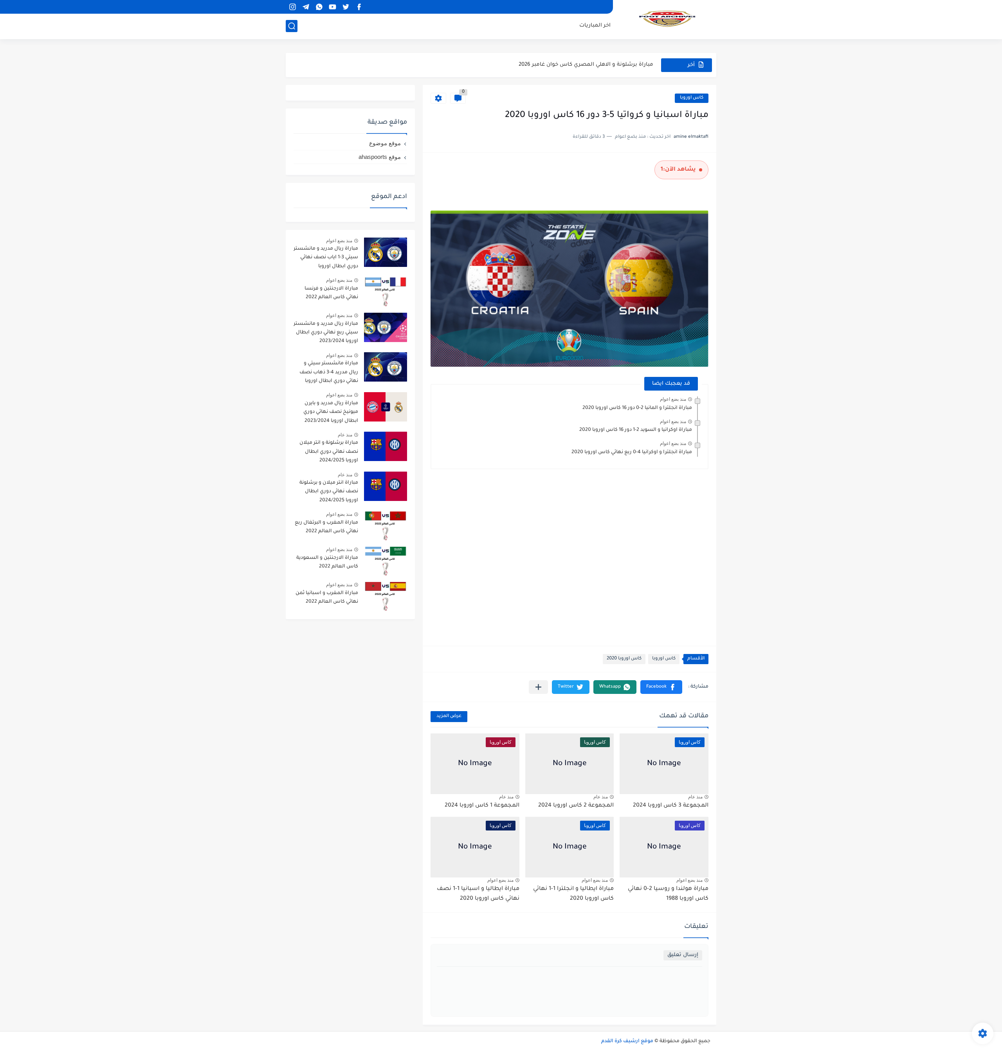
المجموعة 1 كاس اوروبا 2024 (482, 806)
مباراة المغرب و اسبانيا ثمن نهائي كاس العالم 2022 (327, 598)
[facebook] (359, 7)
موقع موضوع (385, 143)
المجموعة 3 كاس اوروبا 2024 (670, 806)
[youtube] (332, 7)
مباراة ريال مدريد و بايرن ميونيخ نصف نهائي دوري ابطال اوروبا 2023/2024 (330, 412)
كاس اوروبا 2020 (624, 658)
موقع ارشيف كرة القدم (627, 1041)
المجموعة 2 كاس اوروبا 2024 (576, 806)
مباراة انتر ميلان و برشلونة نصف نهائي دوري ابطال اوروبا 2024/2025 (328, 491)
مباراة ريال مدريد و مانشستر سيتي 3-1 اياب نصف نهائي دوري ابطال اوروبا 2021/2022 (326, 259)
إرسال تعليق (682, 955)
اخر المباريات (595, 26)
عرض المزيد (448, 716)
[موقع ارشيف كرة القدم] (667, 19)
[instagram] (292, 7)
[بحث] (291, 26)
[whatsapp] (319, 7)
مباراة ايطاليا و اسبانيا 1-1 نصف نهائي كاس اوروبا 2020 (478, 894)
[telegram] (305, 7)
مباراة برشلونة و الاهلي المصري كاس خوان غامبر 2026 (586, 65)
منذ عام (695, 797)
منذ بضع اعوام (673, 399)
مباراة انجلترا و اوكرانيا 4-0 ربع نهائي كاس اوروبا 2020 (631, 452)
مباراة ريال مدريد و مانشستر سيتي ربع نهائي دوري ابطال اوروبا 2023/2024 (326, 332)
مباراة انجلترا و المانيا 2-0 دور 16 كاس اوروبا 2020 (637, 408)
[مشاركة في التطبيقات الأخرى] (538, 687)
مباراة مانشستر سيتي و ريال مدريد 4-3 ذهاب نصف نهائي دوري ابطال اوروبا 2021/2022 (328, 373)
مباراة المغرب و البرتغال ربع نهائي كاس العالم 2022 (326, 527)
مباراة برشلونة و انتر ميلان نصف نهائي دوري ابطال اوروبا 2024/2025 (328, 451)
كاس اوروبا (691, 98)
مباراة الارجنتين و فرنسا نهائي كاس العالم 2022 (331, 293)
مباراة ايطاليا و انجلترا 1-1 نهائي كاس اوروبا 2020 (573, 894)
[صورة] (385, 252)
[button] (661, 687)
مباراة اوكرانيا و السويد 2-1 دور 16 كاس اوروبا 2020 (635, 430)
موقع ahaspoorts (380, 156)
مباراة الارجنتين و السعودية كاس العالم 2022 (327, 562)
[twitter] (345, 7)
